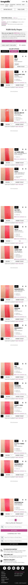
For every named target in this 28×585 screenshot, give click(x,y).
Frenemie (17, 386)
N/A (20, 241)
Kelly (16, 59)
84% (16, 500)
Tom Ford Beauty (19, 173)
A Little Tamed (19, 443)
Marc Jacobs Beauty (20, 153)
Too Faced (17, 114)
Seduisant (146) (19, 74)
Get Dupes (14, 530)
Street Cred (18, 405)
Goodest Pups (18, 575)
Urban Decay (18, 231)
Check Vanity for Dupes (9, 45)
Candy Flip (18, 250)
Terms (2, 581)
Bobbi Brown (18, 465)
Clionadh (3, 21)
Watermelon (18, 464)
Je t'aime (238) (19, 152)
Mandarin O (18, 328)
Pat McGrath (18, 251)
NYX (15, 406)
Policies (3, 575)
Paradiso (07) (18, 289)
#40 (15, 366)
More (23, 4)
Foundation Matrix (12, 5)
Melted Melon (19, 113)
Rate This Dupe (19, 87)
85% (16, 72)
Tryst (16, 229)
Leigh (16, 171)
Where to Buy (21, 66)
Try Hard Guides (18, 574)
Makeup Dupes (7, 5)
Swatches (18, 4)
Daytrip (17, 210)
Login (23, 1)
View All (15, 18)
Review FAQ (4, 577)
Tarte (16, 310)
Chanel (16, 76)
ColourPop (4, 24)
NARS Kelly (17, 33)
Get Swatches (14, 544)
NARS (15, 60)
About (3, 572)
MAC (15, 329)
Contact (3, 574)
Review (14, 41)
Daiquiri (17, 308)
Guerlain (17, 368)
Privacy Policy (5, 579)
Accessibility (4, 582)
